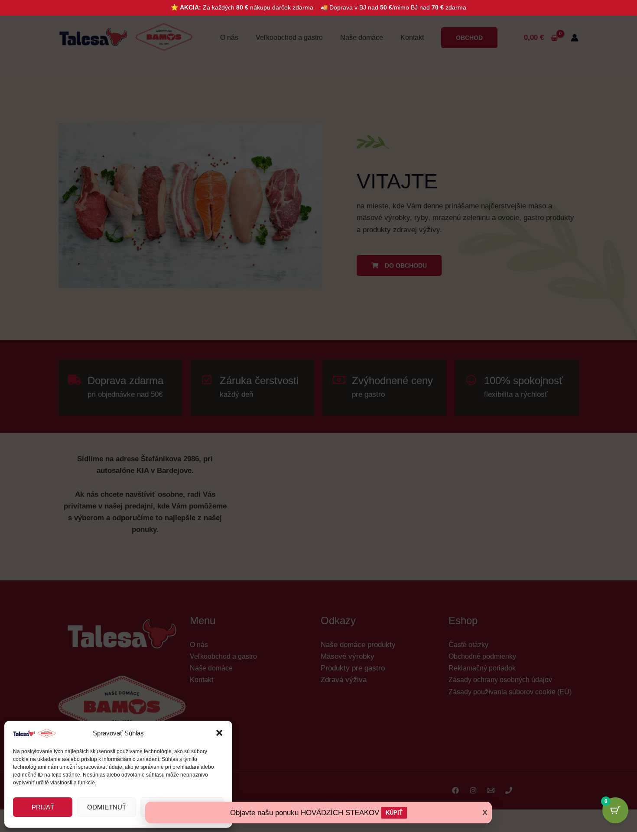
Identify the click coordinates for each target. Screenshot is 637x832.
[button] (219, 732)
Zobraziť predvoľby (182, 807)
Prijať (43, 807)
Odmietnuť (106, 807)
